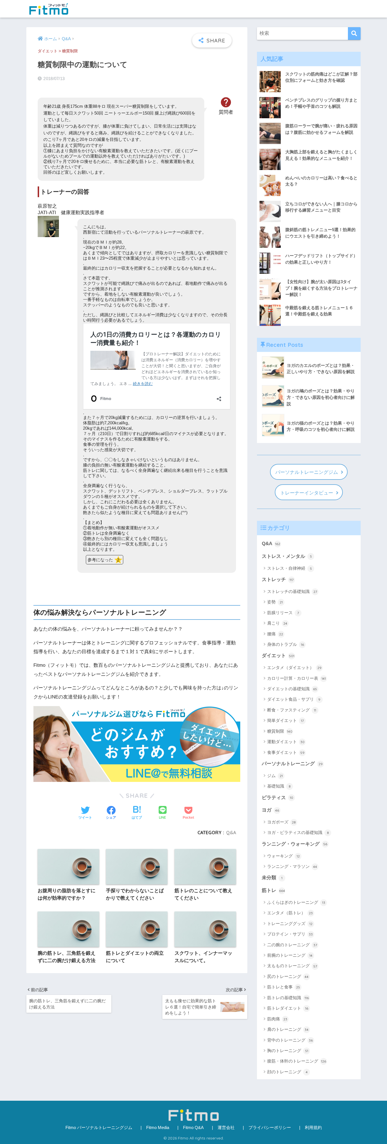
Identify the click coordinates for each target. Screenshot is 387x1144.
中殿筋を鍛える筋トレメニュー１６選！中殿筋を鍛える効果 (319, 311)
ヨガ (270, 810)
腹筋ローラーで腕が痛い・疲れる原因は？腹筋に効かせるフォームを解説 (321, 129)
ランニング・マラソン (292, 866)
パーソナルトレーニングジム (306, 472)
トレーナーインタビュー (306, 493)
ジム (275, 775)
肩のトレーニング (288, 1029)
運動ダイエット (286, 741)
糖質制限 (70, 51)
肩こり (277, 623)
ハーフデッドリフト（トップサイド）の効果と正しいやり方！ (321, 259)
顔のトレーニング (287, 1071)
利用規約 (313, 1127)
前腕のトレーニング (289, 955)
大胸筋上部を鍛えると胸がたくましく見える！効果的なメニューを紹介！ (321, 155)
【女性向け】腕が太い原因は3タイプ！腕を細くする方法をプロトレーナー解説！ (321, 288)
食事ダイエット (286, 752)
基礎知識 (279, 786)
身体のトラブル (285, 644)
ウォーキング (283, 855)
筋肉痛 (277, 1018)
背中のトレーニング (290, 1040)
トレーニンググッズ (289, 923)
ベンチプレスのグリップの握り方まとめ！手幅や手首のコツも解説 (321, 103)
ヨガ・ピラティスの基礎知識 (298, 832)
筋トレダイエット (287, 1008)
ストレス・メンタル (287, 556)
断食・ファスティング (291, 710)
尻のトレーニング (288, 976)
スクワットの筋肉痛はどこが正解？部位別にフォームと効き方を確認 (321, 77)
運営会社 (226, 1127)
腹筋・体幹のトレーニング (296, 1061)
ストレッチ (278, 579)
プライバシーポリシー (269, 1127)
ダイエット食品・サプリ (293, 699)
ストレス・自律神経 (289, 568)
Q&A (231, 832)
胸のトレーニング (287, 1050)
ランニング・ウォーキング (294, 844)
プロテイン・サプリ (290, 934)
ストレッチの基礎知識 (292, 591)
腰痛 (275, 633)
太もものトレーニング (292, 965)
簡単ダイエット (285, 720)
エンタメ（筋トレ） (290, 912)
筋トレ (273, 890)
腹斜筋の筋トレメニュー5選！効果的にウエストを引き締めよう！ (320, 232)
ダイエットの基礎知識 (292, 688)
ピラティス (277, 797)
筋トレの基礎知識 (288, 997)
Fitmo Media (157, 1127)
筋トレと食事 (283, 986)
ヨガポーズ (281, 822)
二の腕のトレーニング (292, 944)
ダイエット (48, 51)
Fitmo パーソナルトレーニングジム (98, 1127)
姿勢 (275, 601)
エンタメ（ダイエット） (294, 667)
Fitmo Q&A (193, 1127)
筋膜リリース (283, 612)
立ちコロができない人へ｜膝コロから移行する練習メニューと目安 (321, 207)
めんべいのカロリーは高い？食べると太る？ (321, 181)
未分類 (272, 877)
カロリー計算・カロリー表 (296, 678)
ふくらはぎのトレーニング (296, 902)
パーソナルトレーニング (292, 763)
